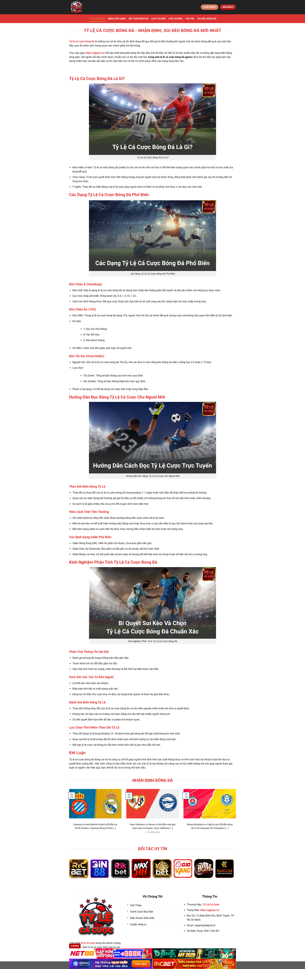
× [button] (203, 433)
